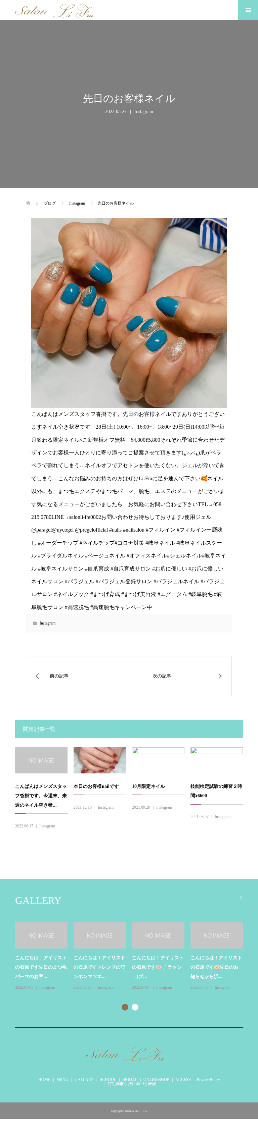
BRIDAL (129, 1079)
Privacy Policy (208, 1079)
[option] (132, 956)
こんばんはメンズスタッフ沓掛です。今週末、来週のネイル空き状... (41, 796)
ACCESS (183, 1079)
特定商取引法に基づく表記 (132, 1083)
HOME (44, 1079)
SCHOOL (108, 1079)
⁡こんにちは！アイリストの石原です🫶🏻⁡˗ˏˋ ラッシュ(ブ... (158, 967)
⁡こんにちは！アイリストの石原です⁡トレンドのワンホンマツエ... (99, 967)
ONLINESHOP (156, 1079)
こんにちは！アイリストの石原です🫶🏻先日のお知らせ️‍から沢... (216, 967)
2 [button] (135, 1007)
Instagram (143, 111)
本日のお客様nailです (96, 786)
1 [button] (125, 1007)
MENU (62, 1079)
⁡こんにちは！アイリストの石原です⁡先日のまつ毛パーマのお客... (41, 967)
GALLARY (84, 1079)
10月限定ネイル (148, 786)
